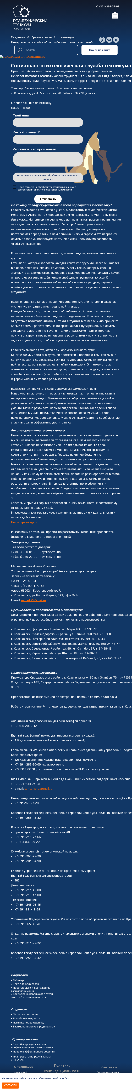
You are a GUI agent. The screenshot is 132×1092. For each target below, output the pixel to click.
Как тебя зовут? (26, 132)
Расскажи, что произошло (34, 149)
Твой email (21, 115)
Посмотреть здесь (24, 522)
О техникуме (23, 1066)
